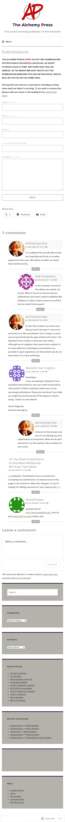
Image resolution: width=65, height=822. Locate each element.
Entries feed (15, 796)
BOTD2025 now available (21, 688)
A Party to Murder (18, 694)
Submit (32, 197)
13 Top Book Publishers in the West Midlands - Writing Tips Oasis (26, 462)
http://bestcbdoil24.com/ (38, 512)
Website (6, 130)
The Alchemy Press (32, 24)
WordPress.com (17, 802)
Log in (12, 793)
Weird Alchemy (16, 697)
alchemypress (36, 243)
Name (9, 102)
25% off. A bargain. (18, 673)
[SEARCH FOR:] (32, 592)
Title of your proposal (14, 143)
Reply (35, 269)
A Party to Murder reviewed (22, 685)
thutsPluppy (35, 499)
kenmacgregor (16, 734)
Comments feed (17, 799)
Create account (17, 790)
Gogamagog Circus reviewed (38, 737)
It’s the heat (15, 676)
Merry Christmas (17, 700)
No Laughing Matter (19, 682)
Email (9, 116)
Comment (11, 157)
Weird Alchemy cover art (21, 679)
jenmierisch (15, 731)
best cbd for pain (22, 516)
